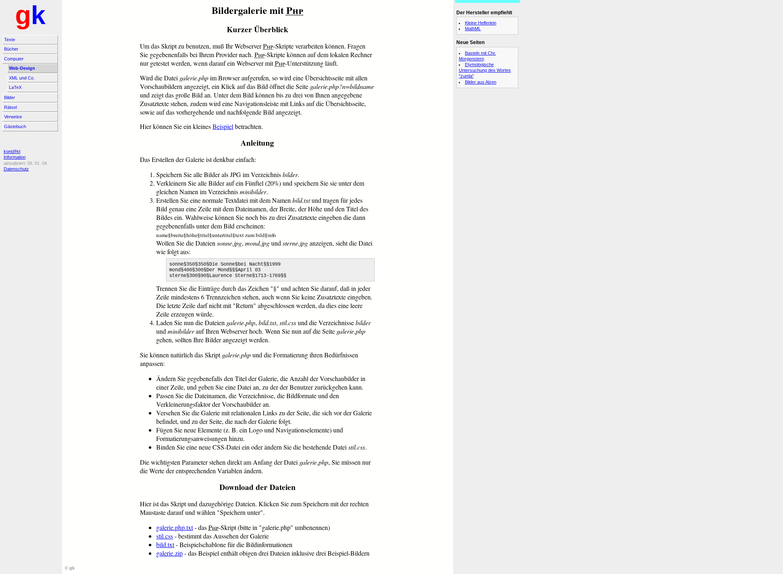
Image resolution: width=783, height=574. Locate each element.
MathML (473, 28)
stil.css (164, 536)
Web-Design (22, 68)
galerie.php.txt (174, 527)
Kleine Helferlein (480, 22)
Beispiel (222, 126)
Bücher (11, 49)
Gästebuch (15, 126)
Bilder (9, 97)
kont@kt (12, 151)
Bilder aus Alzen (480, 82)
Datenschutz (16, 168)
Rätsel (10, 107)
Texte (9, 39)
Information (15, 157)
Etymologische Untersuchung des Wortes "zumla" (485, 70)
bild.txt (165, 544)
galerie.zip (169, 553)
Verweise (13, 116)
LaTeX (15, 87)
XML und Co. (22, 77)
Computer (14, 58)
